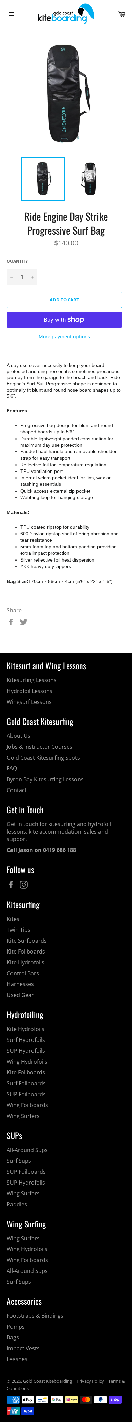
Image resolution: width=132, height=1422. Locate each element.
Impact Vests (23, 1348)
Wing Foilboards (27, 1105)
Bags (13, 1337)
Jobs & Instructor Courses (39, 746)
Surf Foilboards (26, 1083)
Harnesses (20, 984)
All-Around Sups (27, 1150)
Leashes (17, 1359)
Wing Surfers (23, 1116)
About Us (18, 736)
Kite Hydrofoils (25, 962)
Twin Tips (18, 930)
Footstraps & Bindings (35, 1315)
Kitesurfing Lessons (32, 680)
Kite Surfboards (27, 940)
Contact (17, 790)
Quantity (17, 261)
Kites (13, 919)
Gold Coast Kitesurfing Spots (43, 757)
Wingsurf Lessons (29, 702)
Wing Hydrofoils (27, 1061)
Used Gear (20, 995)
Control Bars (23, 973)
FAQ (12, 768)
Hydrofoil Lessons (29, 691)
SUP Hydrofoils (26, 1050)
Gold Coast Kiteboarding (47, 1381)
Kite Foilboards (26, 951)
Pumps (16, 1326)
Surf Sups (19, 1161)
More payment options (64, 336)
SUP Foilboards (26, 1094)
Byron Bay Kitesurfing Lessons (45, 779)
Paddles (17, 1204)
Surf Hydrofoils (26, 1040)
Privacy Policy (90, 1381)
